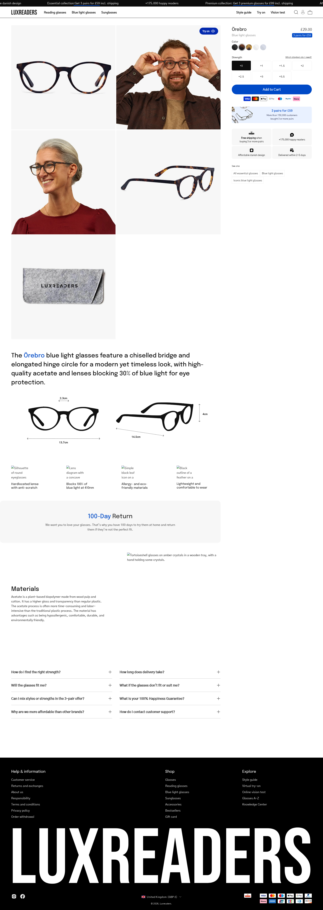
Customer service (23, 779)
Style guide (249, 779)
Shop (170, 771)
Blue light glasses (272, 173)
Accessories (173, 804)
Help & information (28, 771)
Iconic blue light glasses (247, 180)
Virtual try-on (251, 786)
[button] (296, 12)
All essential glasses (245, 173)
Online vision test (254, 792)
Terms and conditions (25, 804)
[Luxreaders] (24, 12)
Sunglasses (173, 798)
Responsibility (20, 798)
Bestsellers (173, 810)
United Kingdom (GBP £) (162, 897)
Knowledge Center (254, 804)
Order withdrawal (22, 816)
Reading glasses (176, 786)
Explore (249, 771)
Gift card (171, 816)
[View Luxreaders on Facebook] (22, 896)
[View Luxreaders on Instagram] (14, 896)
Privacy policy (20, 810)
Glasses (170, 779)
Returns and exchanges (27, 786)
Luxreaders (165, 903)
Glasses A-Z (250, 798)
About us (17, 792)
